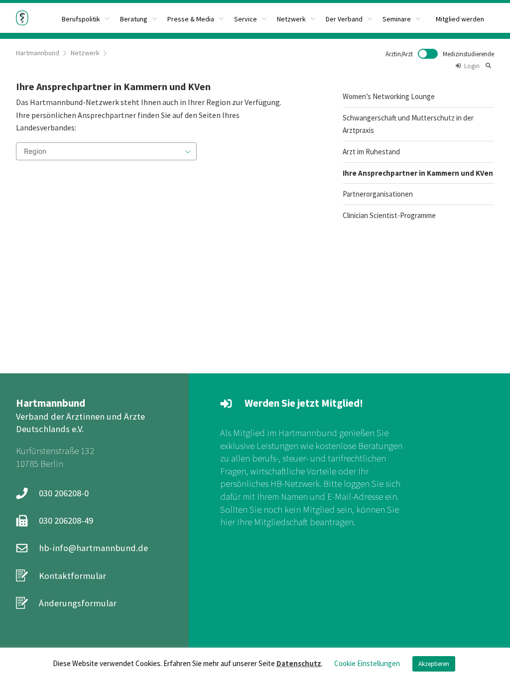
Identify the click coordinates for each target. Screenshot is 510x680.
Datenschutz (298, 663)
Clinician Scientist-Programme (389, 215)
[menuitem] (138, 18)
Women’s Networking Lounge (389, 96)
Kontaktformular (72, 575)
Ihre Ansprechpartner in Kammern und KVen (418, 173)
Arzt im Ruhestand (371, 151)
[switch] (439, 54)
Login (472, 66)
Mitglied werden (460, 18)
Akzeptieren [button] (433, 664)
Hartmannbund (37, 52)
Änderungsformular (78, 603)
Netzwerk (85, 52)
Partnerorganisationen (378, 194)
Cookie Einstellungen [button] (367, 663)
